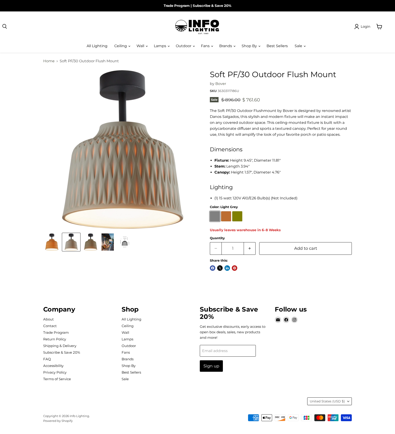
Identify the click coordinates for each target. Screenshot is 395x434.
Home (49, 61)
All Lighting (97, 46)
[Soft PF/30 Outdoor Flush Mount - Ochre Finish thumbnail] (52, 242)
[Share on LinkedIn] (227, 268)
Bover (220, 83)
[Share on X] (220, 268)
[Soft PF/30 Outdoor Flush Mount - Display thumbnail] (107, 242)
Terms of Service (57, 379)
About (48, 319)
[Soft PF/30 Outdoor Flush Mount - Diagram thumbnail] (125, 242)
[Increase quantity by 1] (250, 248)
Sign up (211, 366)
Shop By (250, 46)
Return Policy (54, 339)
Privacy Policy (55, 372)
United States (327, 401)
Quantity (217, 238)
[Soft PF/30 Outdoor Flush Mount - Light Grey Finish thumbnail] (71, 242)
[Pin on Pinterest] (234, 268)
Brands (226, 46)
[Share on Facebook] (212, 268)
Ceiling (121, 46)
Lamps (160, 46)
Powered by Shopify (58, 421)
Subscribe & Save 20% (212, 5)
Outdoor (184, 46)
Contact (50, 326)
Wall (140, 46)
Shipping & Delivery (59, 346)
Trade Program (177, 5)
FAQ (47, 359)
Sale (299, 46)
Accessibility (53, 365)
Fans (206, 46)
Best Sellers (277, 46)
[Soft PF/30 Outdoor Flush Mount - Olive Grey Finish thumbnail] (91, 242)
